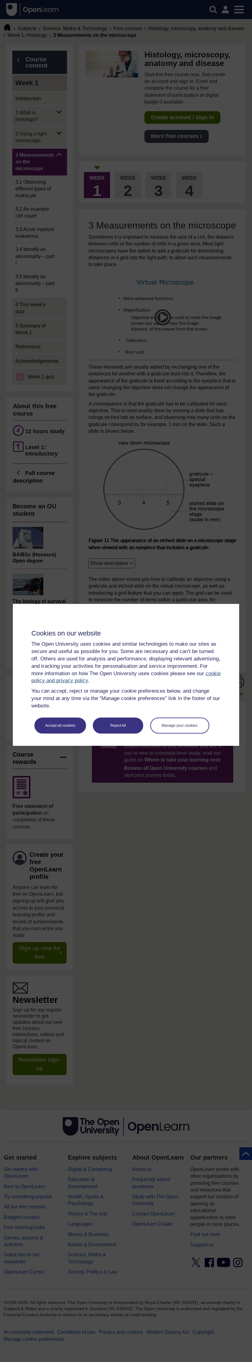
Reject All (118, 725)
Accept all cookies (60, 725)
